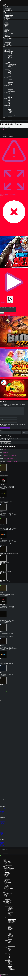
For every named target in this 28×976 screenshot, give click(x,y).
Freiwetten (7, 18)
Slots (4, 117)
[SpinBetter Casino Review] (3, 570)
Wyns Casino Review (4, 442)
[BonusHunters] (5, 2)
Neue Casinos (8, 9)
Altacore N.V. (11, 86)
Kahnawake (10, 82)
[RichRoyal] (3, 683)
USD (9, 100)
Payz (9, 58)
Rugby (6, 35)
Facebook (2, 842)
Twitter (1, 843)
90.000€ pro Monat (12, 65)
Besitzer (7, 85)
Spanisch (10, 72)
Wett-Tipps (7, 40)
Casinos (4, 5)
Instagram (2, 844)
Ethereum (10, 60)
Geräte (6, 92)
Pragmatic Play (11, 106)
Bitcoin (9, 59)
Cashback (7, 17)
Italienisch (10, 75)
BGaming (10, 113)
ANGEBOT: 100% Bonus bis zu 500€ (8, 194)
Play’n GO (10, 107)
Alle (1, 830)
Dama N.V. (10, 87)
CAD (9, 103)
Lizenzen (7, 77)
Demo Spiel (2, 348)
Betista (1, 511)
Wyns (1, 538)
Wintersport (7, 36)
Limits (6, 63)
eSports (6, 20)
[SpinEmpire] (3, 483)
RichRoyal (2, 684)
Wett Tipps (7, 50)
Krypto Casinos (8, 10)
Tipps (1, 834)
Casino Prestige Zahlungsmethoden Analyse (9, 438)
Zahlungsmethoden (9, 51)
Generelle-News (8, 45)
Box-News (7, 44)
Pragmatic (2, 823)
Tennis (6, 25)
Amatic (9, 112)
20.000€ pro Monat (12, 67)
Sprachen (7, 69)
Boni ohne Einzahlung (9, 13)
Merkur (1, 819)
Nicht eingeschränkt (12, 64)
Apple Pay (10, 52)
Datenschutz (5, 853)
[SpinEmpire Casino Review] (3, 561)
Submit (2, 312)
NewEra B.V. (10, 89)
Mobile (9, 95)
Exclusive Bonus (8, 16)
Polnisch (9, 76)
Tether (9, 62)
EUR (9, 99)
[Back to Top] (0, 975)
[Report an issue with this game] (14, 165)
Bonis (4, 11)
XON (1, 672)
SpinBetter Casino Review (5, 441)
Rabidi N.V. (10, 90)
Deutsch (9, 70)
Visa (9, 56)
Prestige (1, 471)
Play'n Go (2, 822)
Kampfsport (7, 29)
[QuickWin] (3, 523)
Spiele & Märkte (6, 19)
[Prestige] (3, 470)
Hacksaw (10, 111)
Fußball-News (8, 42)
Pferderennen (8, 28)
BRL (9, 104)
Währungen (7, 98)
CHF (9, 102)
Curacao (9, 78)
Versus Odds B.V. (11, 91)
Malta (9, 83)
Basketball (7, 23)
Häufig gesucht (6, 46)
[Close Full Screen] (14, 225)
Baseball (7, 31)
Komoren (10, 79)
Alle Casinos (7, 6)
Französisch (10, 73)
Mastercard (10, 55)
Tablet (9, 96)
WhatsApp (2, 845)
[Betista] (3, 510)
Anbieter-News (8, 38)
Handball (7, 32)
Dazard (5, 449)
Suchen (1, 430)
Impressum (5, 851)
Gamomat (10, 116)
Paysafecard (10, 57)
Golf (6, 26)
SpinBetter (2, 497)
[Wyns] (3, 537)
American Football (9, 33)
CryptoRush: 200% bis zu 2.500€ (10, 455)
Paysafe (1, 812)
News (4, 37)
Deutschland (10, 80)
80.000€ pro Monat (12, 66)
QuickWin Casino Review (5, 443)
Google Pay (10, 53)
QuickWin (2, 524)
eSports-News (8, 43)
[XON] (3, 671)
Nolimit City (10, 110)
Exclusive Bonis (8, 48)
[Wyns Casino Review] (3, 579)
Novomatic (2, 821)
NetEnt (9, 109)
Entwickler (7, 105)
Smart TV (10, 97)
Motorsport (7, 24)
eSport (1, 833)
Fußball (6, 22)
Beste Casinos (8, 8)
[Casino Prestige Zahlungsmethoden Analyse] (3, 552)
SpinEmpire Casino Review (5, 439)
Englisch (9, 71)
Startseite (4, 4)
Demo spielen (9, 302)
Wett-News (7, 39)
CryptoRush (5, 452)
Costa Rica (10, 84)
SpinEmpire (2, 484)
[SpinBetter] (3, 496)
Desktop (9, 93)
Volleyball (7, 30)
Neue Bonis (7, 12)
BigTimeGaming (11, 114)
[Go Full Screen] (14, 193)
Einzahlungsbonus (9, 15)
